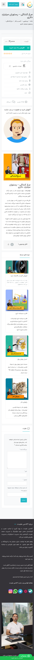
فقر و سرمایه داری (21, 313)
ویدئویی (25, 21)
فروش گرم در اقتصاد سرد (19, 276)
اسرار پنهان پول (22, 359)
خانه (31, 21)
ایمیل (25, 480)
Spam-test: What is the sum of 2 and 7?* (17, 489)
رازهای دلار (24, 402)
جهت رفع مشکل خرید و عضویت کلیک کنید (18, 113)
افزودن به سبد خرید (17, 48)
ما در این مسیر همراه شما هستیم (22, 577)
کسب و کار (18, 21)
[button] (25, 656)
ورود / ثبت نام (13, 4)
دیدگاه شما (23, 449)
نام (25, 471)
